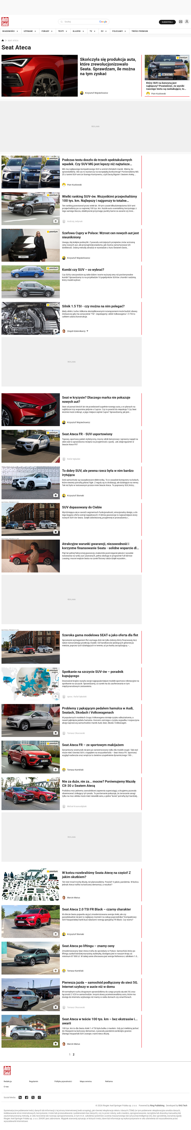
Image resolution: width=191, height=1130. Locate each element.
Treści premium (140, 31)
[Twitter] (33, 1097)
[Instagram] (39, 1097)
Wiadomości (8, 31)
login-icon (187, 21)
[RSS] (20, 1097)
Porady (45, 31)
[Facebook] (26, 1097)
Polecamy (117, 31)
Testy (61, 31)
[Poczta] (180, 21)
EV (102, 31)
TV (91, 31)
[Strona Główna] (5, 21)
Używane (28, 31)
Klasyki (77, 31)
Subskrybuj (167, 22)
